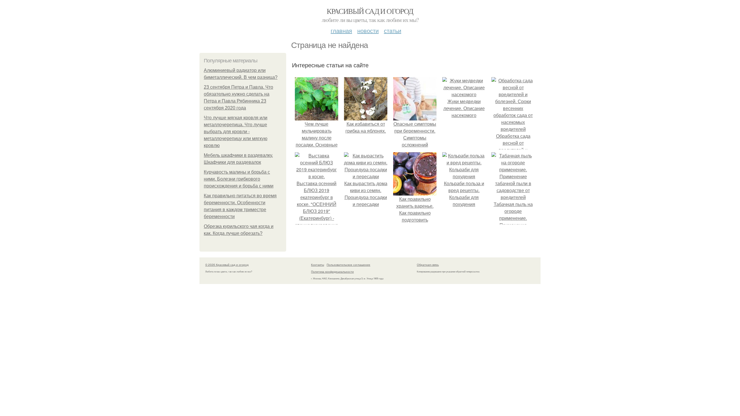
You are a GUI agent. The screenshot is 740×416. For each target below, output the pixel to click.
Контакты (317, 265)
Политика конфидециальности (332, 272)
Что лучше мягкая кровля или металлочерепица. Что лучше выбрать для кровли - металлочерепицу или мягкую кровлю (235, 131)
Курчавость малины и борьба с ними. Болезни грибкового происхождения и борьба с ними (238, 179)
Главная (341, 30)
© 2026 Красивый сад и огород (227, 265)
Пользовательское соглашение (348, 265)
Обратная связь (428, 265)
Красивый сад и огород (370, 11)
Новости (368, 30)
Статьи (392, 30)
